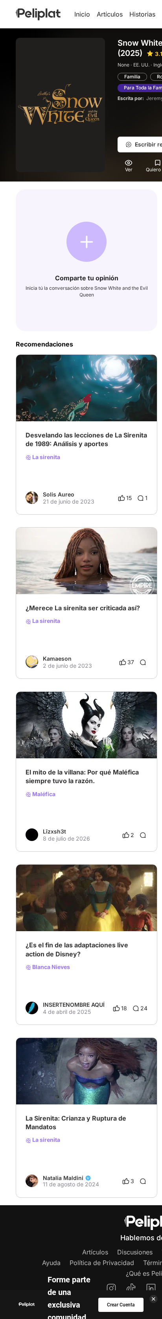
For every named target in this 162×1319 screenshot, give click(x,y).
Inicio (82, 14)
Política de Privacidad (102, 1263)
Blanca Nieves (50, 967)
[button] (86, 242)
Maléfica (43, 794)
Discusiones (135, 1252)
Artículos (110, 14)
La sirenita (45, 457)
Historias (142, 14)
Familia (132, 77)
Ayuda (51, 1263)
